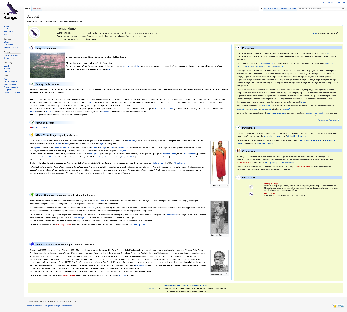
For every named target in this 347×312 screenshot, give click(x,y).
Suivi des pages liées (11, 82)
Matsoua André (68, 275)
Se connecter (340, 2)
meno (157, 108)
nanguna (88, 102)
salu (163, 163)
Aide (5, 34)
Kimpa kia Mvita (128, 157)
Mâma (43, 141)
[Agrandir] (227, 185)
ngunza (37, 148)
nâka (148, 99)
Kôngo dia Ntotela (61, 148)
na (44, 128)
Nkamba (100, 200)
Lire (261, 9)
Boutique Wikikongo (11, 47)
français (265, 106)
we (41, 128)
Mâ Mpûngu (94, 154)
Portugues (7, 71)
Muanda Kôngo (169, 154)
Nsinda (94, 148)
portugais (266, 109)
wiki (328, 53)
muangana (123, 148)
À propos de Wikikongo (327, 120)
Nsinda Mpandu (189, 154)
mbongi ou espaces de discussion (279, 163)
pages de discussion (301, 167)
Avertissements (66, 306)
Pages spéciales (10, 84)
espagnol (252, 109)
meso (48, 128)
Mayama (122, 275)
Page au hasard (9, 32)
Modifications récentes (12, 29)
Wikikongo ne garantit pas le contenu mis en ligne (185, 285)
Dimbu (52, 157)
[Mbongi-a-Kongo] (251, 187)
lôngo (302, 102)
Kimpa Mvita (115, 157)
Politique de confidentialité (35, 306)
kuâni (171, 108)
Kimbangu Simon (63, 225)
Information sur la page (12, 92)
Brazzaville (139, 265)
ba (33, 128)
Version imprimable (11, 87)
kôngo (33, 112)
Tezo (44, 157)
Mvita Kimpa (179, 163)
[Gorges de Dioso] (47, 64)
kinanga (173, 102)
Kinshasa (91, 208)
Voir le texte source (271, 9)
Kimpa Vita (103, 157)
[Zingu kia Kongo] (251, 194)
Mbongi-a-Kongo (271, 184)
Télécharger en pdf (11, 55)
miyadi (123, 151)
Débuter (7, 42)
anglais (240, 109)
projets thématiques (245, 163)
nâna (56, 108)
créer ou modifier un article (309, 140)
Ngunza (58, 144)
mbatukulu (156, 163)
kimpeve (126, 66)
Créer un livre (9, 58)
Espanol (7, 69)
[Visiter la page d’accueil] (12, 11)
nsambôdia (105, 112)
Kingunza (131, 141)
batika (112, 148)
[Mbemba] (34, 33)
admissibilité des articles (297, 136)
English (6, 66)
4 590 (315, 33)
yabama (169, 215)
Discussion (36, 9)
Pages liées (8, 79)
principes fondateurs (277, 113)
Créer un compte (328, 2)
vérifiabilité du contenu (273, 136)
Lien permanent (9, 90)
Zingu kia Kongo (271, 193)
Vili (108, 69)
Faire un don (8, 45)
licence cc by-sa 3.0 (314, 113)
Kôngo (103, 148)
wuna (37, 128)
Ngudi (102, 144)
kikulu (136, 66)
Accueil (28, 9)
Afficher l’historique (288, 9)
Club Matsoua (266, 63)
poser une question (265, 143)
